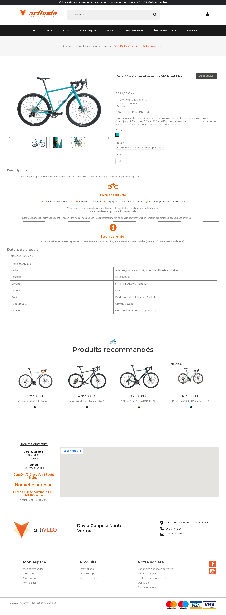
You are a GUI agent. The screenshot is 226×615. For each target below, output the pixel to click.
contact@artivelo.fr (177, 533)
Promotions (87, 568)
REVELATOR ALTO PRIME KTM (190, 401)
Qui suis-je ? (145, 582)
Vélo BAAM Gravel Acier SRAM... (87, 401)
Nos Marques (88, 30)
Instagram (212, 571)
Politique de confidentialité (153, 578)
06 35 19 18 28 (174, 528)
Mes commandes (33, 568)
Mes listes (28, 573)
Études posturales (165, 30)
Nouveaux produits (91, 573)
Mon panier (29, 582)
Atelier (111, 30)
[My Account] (208, 14)
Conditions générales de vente (155, 568)
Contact (192, 30)
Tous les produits (89, 578)
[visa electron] (209, 605)
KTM (66, 30)
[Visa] (196, 605)
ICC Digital (50, 602)
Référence (15, 255)
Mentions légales (148, 573)
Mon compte (30, 578)
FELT (49, 30)
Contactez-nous (147, 587)
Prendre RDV (134, 30)
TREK (32, 30)
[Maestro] (183, 605)
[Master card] (171, 605)
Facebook (212, 564)
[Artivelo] (35, 529)
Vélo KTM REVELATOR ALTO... (35, 401)
